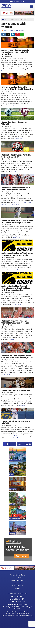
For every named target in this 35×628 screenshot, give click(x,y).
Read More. (4, 71)
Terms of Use (17, 578)
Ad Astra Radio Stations (17, 1)
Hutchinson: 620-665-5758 (17, 594)
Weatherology (28, 616)
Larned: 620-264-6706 (18, 599)
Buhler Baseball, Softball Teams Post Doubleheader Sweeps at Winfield (17, 221)
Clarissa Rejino (13, 436)
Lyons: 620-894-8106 (17, 602)
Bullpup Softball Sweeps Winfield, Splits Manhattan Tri (16, 156)
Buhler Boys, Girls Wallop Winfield (15, 390)
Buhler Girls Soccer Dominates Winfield (14, 123)
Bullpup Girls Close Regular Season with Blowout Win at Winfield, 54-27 (17, 356)
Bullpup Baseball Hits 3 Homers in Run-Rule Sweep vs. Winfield (15, 188)
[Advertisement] (17, 13)
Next (19, 444)
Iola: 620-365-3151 (17, 596)
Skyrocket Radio (22, 612)
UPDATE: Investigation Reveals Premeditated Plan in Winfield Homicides (15, 52)
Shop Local (17, 583)
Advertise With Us (17, 585)
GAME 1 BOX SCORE (20, 202)
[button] (31, 6)
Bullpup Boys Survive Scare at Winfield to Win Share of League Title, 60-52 (15, 323)
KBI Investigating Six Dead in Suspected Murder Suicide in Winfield (17, 88)
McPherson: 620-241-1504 (17, 604)
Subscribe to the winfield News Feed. (14, 30)
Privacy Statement (17, 580)
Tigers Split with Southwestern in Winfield (15, 422)
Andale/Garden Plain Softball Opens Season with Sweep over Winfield (17, 254)
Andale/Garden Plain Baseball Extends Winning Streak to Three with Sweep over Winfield (15, 288)
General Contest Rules (17, 575)
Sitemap (17, 588)
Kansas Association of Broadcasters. (17, 614)
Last (27, 444)
